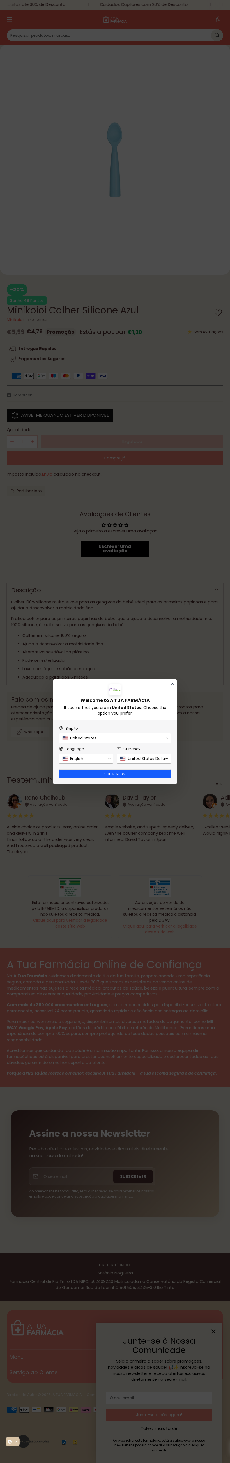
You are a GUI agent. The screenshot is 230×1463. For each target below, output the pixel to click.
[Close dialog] (172, 684)
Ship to (72, 728)
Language (75, 749)
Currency (131, 749)
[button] (13, 1441)
